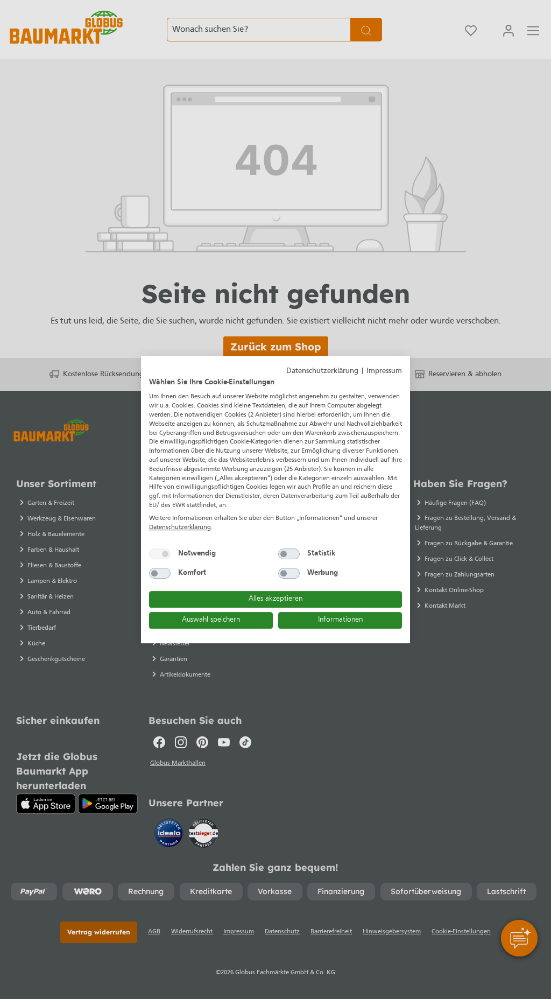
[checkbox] (160, 553)
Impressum (384, 371)
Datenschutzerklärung (322, 371)
